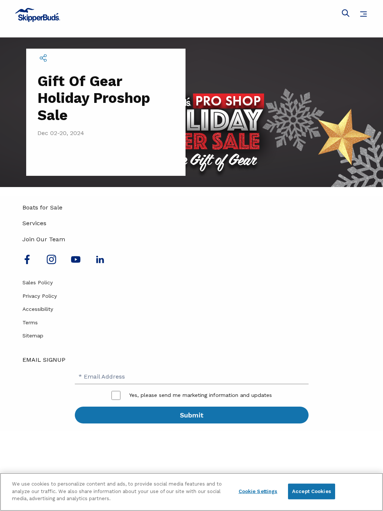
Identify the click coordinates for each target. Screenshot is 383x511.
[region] (191, 492)
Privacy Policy (39, 296)
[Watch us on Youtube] (75, 262)
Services (34, 223)
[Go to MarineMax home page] (191, 15)
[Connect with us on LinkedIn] (100, 262)
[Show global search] (345, 14)
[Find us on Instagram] (51, 262)
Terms (30, 322)
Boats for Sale (42, 207)
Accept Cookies (311, 491)
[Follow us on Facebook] (27, 262)
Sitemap (32, 336)
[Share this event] (43, 58)
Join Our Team (43, 239)
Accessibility (37, 309)
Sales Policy (37, 282)
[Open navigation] (363, 14)
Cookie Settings (258, 491)
